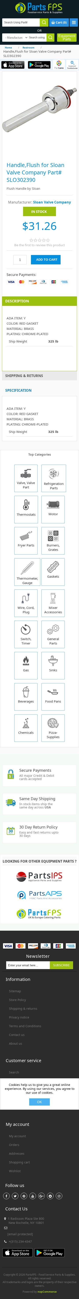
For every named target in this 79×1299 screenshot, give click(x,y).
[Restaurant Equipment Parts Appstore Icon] (13, 65)
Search (14, 1072)
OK (39, 1102)
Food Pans (53, 701)
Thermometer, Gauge (27, 580)
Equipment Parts (66, 37)
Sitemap (15, 991)
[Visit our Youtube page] (33, 1196)
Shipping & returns (23, 1008)
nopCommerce (47, 1292)
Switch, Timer (26, 641)
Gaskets (53, 576)
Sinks (53, 670)
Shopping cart (19, 1162)
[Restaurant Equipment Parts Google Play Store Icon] (39, 65)
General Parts (53, 641)
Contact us (17, 1035)
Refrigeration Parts (54, 485)
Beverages (26, 701)
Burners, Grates (53, 547)
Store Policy (17, 1000)
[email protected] (20, 1234)
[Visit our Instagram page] (59, 1196)
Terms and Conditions (25, 1026)
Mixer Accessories (53, 609)
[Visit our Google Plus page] (41, 1196)
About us (15, 1043)
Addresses (16, 1153)
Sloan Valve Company (52, 202)
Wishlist (15, 1171)
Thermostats (26, 514)
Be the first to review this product (39, 245)
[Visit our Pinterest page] (24, 1196)
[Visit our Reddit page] (50, 1196)
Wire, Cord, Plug (26, 609)
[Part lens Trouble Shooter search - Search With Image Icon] (72, 65)
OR (39, 30)
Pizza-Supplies (53, 734)
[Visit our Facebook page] (6, 1196)
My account (17, 1136)
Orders (14, 1145)
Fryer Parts (26, 545)
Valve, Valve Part (26, 485)
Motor (53, 514)
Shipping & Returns (24, 375)
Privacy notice (19, 1017)
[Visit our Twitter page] (15, 1196)
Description (17, 301)
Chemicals (26, 732)
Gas (26, 670)
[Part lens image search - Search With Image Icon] (59, 65)
